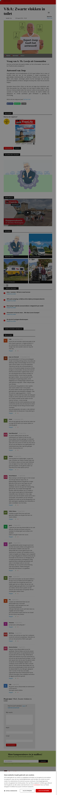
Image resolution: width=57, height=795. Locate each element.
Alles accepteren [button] (44, 790)
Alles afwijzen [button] (27, 790)
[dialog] (28, 783)
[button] (10, 791)
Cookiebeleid (36, 785)
